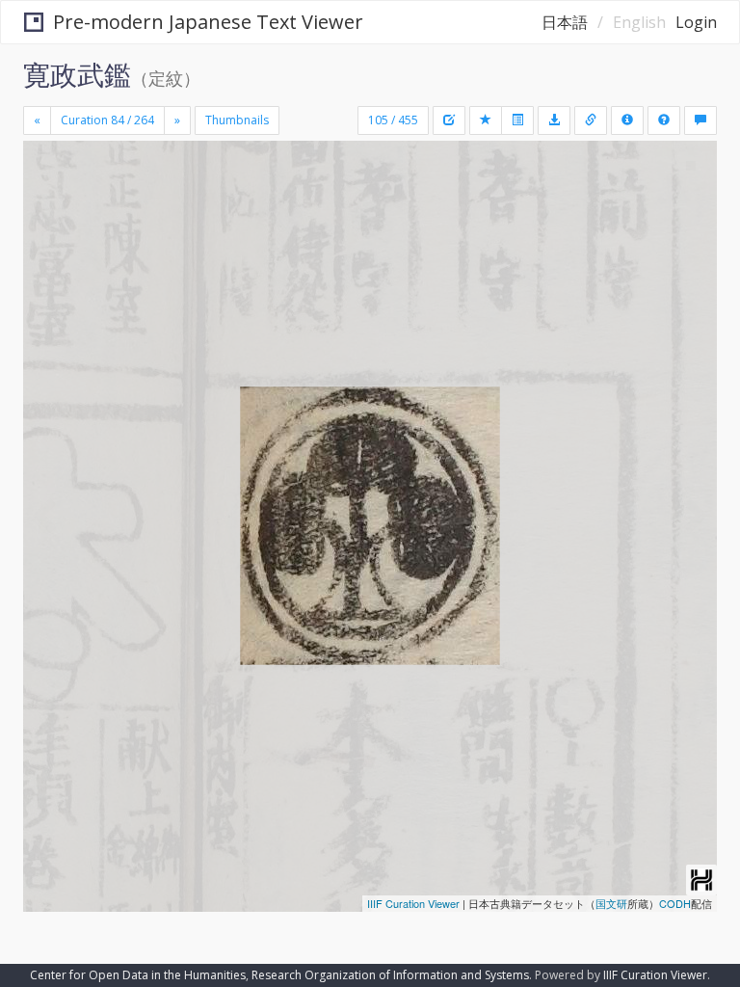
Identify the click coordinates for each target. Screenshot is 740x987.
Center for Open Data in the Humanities (138, 975)
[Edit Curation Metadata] (449, 120)
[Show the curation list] (517, 120)
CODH (675, 903)
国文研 (611, 903)
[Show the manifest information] (627, 120)
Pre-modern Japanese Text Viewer (208, 22)
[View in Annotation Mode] (700, 120)
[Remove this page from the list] (485, 120)
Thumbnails (237, 120)
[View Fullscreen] (49, 238)
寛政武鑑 (77, 74)
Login (696, 22)
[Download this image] (554, 120)
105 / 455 (393, 120)
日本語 (565, 22)
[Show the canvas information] (590, 120)
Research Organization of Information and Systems (390, 975)
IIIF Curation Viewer (413, 903)
